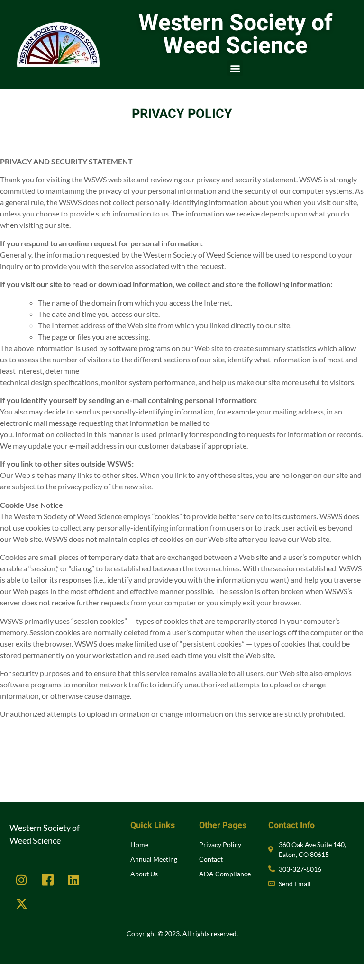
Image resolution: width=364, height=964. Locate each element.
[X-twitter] (21, 904)
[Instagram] (21, 880)
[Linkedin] (73, 880)
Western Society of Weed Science (235, 35)
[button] (235, 68)
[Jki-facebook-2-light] (47, 880)
